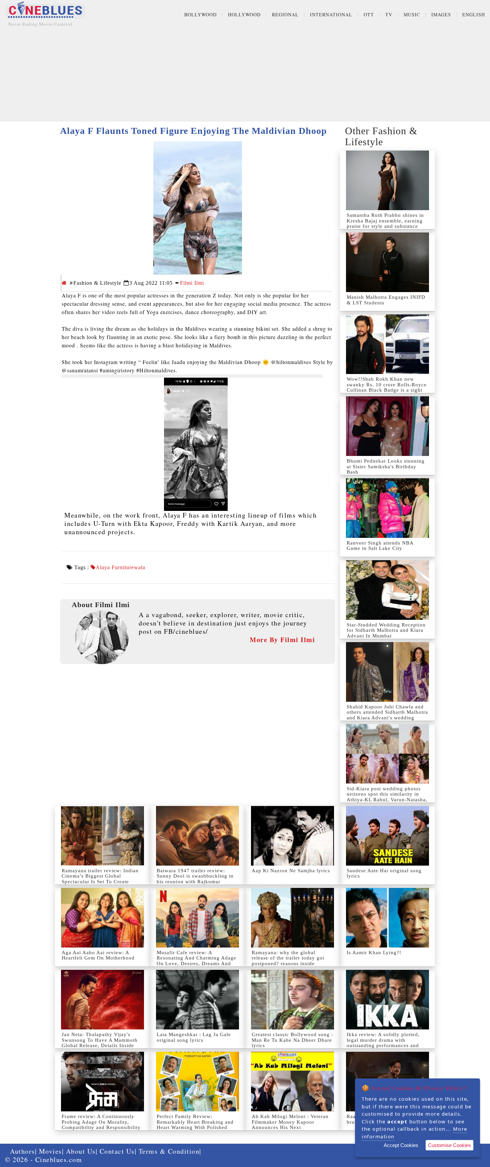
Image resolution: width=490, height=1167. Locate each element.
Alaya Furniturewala (120, 567)
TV (388, 14)
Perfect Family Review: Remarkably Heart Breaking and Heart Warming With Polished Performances (195, 1125)
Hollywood (244, 14)
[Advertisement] (245, 75)
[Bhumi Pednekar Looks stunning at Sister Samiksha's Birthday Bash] (387, 426)
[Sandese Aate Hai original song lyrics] (387, 836)
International (331, 14)
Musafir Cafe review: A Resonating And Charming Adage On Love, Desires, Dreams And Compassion (196, 961)
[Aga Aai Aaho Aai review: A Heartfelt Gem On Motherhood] (102, 918)
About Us (81, 1151)
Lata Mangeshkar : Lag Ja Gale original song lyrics (194, 1037)
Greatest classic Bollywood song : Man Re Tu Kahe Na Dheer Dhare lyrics (292, 1040)
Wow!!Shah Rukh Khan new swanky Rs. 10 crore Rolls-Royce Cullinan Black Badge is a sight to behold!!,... (387, 387)
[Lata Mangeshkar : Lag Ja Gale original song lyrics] (197, 999)
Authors (22, 1151)
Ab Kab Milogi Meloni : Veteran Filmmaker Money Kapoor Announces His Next (290, 1122)
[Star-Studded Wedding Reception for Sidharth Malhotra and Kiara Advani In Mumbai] (387, 590)
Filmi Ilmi (192, 283)
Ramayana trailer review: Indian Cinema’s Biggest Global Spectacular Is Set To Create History (100, 879)
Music (412, 14)
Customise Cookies (449, 1145)
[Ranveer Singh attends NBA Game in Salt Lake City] (387, 508)
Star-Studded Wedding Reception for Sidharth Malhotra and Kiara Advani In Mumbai (386, 630)
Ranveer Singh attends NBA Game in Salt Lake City (380, 545)
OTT (369, 14)
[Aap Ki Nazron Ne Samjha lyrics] (292, 836)
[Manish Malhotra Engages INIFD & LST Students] (387, 262)
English (473, 14)
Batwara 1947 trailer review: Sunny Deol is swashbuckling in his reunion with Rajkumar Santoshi (195, 879)
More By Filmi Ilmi (282, 639)
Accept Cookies (401, 1145)
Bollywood (200, 14)
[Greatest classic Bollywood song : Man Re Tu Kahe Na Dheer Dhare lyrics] (292, 999)
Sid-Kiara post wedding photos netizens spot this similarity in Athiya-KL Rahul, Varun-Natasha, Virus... (387, 797)
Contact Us (117, 1151)
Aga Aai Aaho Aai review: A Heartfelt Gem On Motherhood (98, 955)
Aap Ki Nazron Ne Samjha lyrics (291, 870)
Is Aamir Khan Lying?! (374, 952)
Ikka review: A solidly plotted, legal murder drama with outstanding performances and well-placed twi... (383, 1043)
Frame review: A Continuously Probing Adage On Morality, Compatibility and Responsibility (101, 1122)
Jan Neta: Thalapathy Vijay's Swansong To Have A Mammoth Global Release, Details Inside (100, 1040)
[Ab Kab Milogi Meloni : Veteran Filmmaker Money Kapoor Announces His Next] (292, 1081)
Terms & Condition (169, 1151)
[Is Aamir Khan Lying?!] (387, 918)
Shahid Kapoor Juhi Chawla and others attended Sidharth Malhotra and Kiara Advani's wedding (387, 712)
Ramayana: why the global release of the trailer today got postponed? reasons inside (288, 958)
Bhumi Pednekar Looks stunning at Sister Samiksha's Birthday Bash (386, 466)
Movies (50, 1151)
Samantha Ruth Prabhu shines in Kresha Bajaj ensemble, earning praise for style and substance (385, 220)
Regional (285, 14)
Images (441, 14)
